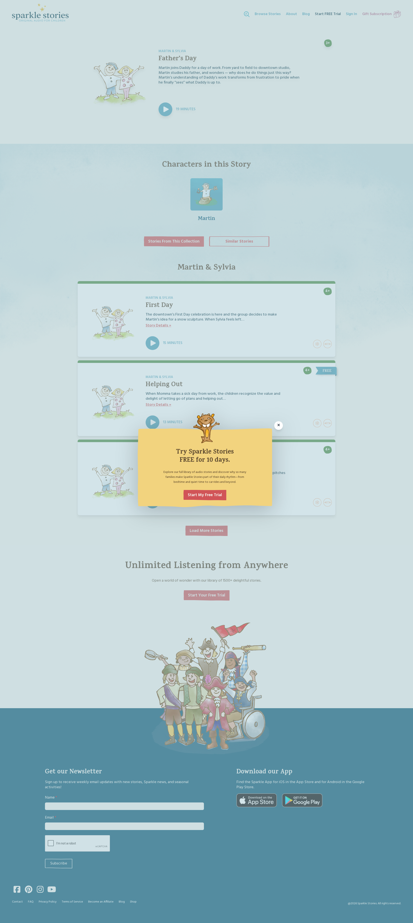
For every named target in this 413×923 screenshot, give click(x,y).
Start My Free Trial (205, 495)
